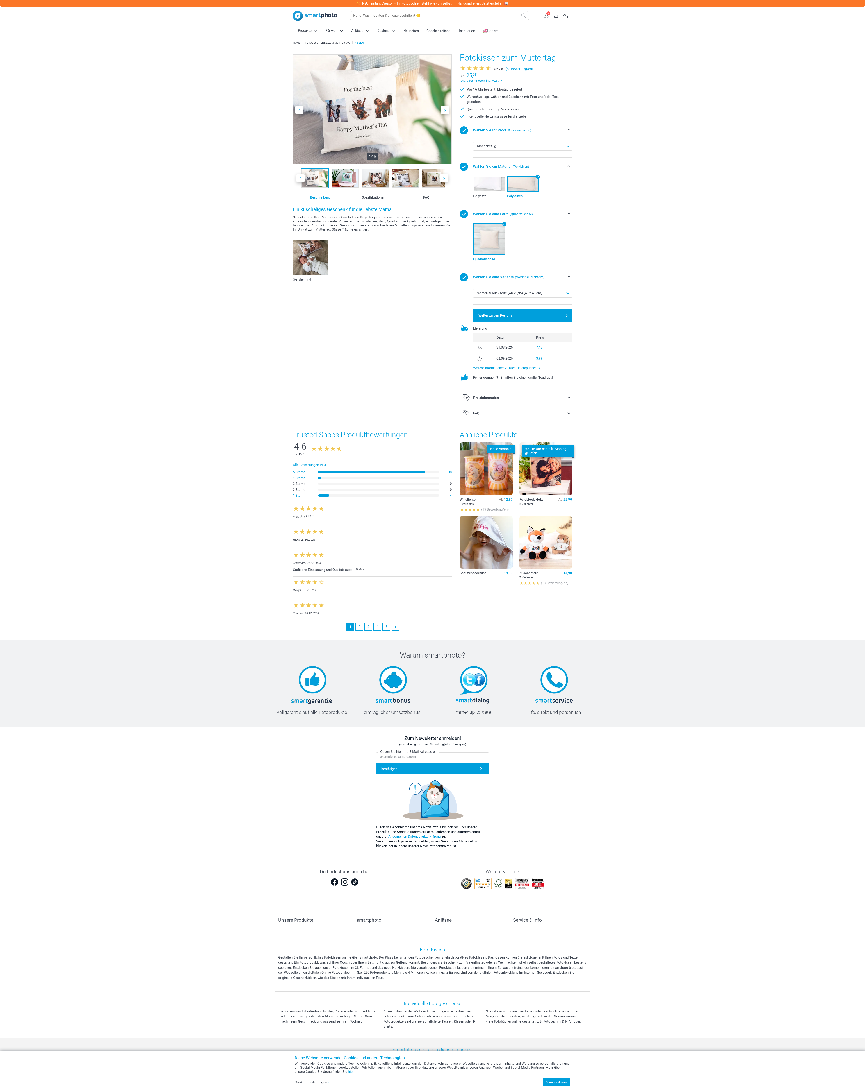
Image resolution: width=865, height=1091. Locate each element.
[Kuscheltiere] (545, 542)
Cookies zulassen (556, 1082)
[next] (395, 627)
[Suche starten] (523, 15)
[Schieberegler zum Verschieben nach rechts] (445, 110)
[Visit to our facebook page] (334, 882)
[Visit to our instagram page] (344, 882)
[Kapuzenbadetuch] (486, 542)
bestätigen (389, 769)
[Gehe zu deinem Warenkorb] (566, 15)
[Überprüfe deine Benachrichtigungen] (556, 15)
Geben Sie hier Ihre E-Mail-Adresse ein (408, 752)
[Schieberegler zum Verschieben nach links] (299, 110)
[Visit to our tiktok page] (355, 882)
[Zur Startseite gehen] (315, 16)
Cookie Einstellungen (311, 1082)
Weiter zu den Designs (495, 315)
